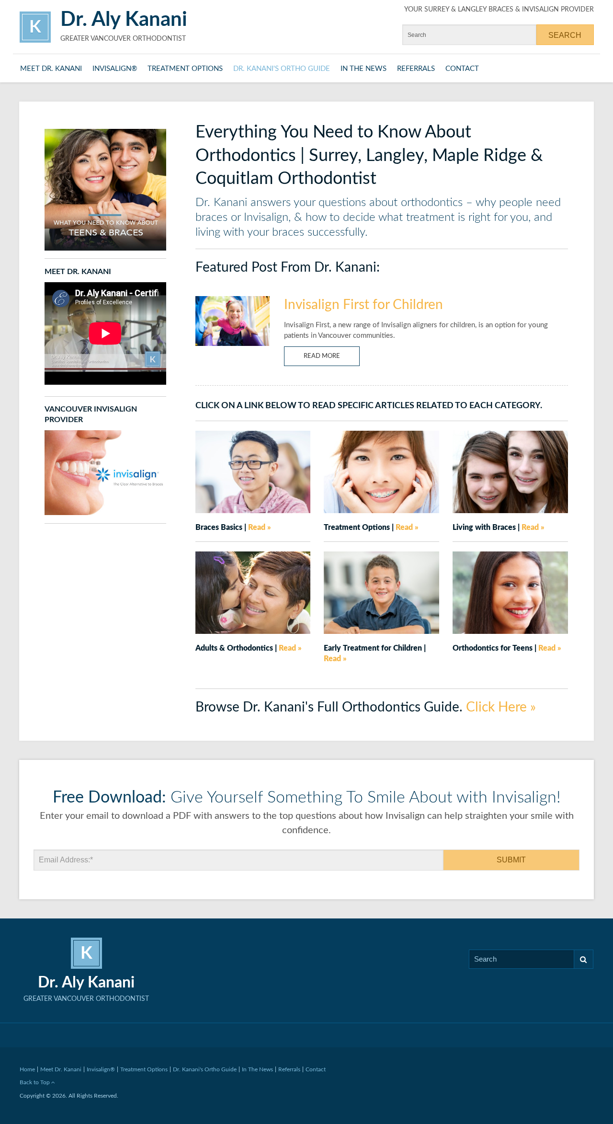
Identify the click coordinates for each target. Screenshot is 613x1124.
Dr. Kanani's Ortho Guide (281, 68)
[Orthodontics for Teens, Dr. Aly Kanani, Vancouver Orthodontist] (510, 592)
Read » (259, 527)
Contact (462, 68)
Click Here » (501, 707)
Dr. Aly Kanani (123, 20)
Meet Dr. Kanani (51, 68)
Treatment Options (185, 68)
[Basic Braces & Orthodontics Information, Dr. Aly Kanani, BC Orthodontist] (253, 471)
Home (27, 1069)
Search (583, 959)
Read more (322, 356)
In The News (363, 68)
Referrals (416, 68)
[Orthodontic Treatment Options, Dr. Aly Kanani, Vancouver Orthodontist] (381, 471)
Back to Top (35, 1082)
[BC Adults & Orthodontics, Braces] (253, 592)
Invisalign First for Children (363, 304)
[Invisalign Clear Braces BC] (105, 472)
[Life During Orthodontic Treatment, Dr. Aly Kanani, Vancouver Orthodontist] (510, 471)
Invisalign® (114, 68)
